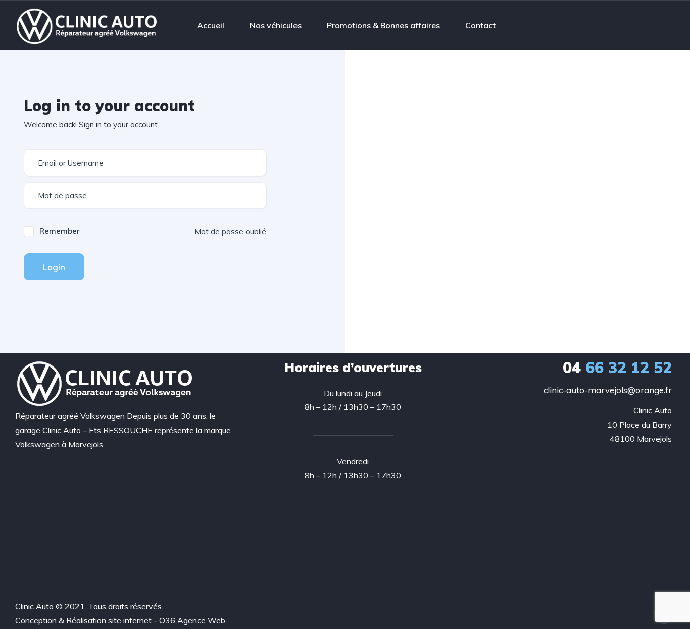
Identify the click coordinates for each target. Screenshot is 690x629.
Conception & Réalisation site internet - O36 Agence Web (120, 620)
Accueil (210, 25)
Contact (480, 25)
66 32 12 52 (617, 367)
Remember (59, 231)
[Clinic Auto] (87, 25)
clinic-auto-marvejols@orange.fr (608, 390)
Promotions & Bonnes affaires (383, 25)
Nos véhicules (276, 25)
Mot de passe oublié (230, 231)
